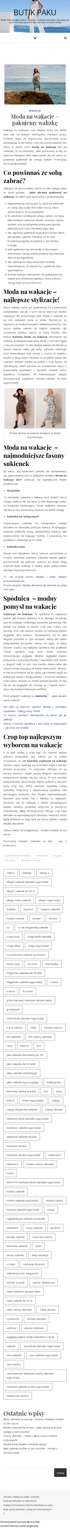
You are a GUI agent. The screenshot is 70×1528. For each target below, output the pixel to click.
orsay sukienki (34, 1227)
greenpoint (13, 1009)
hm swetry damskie (40, 1036)
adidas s (44, 873)
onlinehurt (12, 1227)
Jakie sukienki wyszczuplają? (23, 1082)
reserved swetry (42, 1237)
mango (56, 1100)
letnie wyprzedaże (33, 1100)
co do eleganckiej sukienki (33, 927)
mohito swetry (54, 1200)
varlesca (11, 1328)
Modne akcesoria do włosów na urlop (44, 585)
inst (39, 1045)
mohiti (10, 1173)
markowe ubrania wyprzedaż (23, 1155)
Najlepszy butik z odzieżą (26, 1496)
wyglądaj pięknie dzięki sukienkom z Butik (30, 1337)
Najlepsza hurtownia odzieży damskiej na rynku (28, 1505)
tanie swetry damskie (19, 1309)
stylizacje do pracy (34, 1264)
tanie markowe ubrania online (24, 1291)
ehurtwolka (51, 964)
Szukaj (60, 1473)
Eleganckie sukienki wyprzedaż (24, 982)
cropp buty (13, 936)
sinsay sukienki (15, 1255)
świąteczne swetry (18, 1395)
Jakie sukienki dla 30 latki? (21, 1064)
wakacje (35, 110)
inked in (24, 1045)
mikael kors (54, 1155)
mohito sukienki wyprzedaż (22, 1200)
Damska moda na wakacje (18, 855)
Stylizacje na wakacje (30, 860)
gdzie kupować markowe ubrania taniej (29, 1000)
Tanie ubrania (47, 1309)
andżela (11, 909)
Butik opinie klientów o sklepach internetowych (27, 1509)
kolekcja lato (42, 855)
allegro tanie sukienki (19, 900)
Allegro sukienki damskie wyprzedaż (27, 882)
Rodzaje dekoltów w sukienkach (20, 1500)
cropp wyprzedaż (38, 945)
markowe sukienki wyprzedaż (24, 1127)
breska (53, 918)
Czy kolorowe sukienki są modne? (26, 954)
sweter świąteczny (43, 1282)
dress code (13, 964)
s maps (11, 1264)
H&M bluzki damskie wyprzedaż (25, 1018)
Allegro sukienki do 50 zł (21, 891)
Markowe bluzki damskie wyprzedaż (28, 1118)
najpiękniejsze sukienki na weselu (26, 1218)
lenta (59, 1091)
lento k (10, 1100)
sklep (22, 811)
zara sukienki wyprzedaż (43, 1355)
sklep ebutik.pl (40, 1255)
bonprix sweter (16, 918)
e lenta (54, 982)
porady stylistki (15, 1237)
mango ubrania (53, 1109)
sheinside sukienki (17, 1246)
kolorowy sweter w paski (21, 1091)
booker (37, 918)
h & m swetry (14, 1027)
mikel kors (12, 1164)
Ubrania (7, 1496)
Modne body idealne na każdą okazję (24, 1444)
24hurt (10, 873)
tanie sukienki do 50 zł (19, 1300)
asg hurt (28, 909)
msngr (51, 1209)
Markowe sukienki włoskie (22, 1136)
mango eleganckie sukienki (22, 1109)
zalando (11, 1346)
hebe (33, 1027)
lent (46, 1091)
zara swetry (14, 1364)
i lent (9, 1045)
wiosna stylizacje (34, 1328)
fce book (28, 991)
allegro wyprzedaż (49, 900)
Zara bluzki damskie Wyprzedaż (42, 1346)
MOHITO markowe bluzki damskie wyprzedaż (33, 1182)
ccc (8, 927)
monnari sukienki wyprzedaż (23, 1209)
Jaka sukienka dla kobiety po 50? (25, 1055)
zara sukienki (14, 1355)
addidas (27, 873)
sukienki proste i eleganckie (22, 1273)
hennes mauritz (53, 1027)
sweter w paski (15, 1282)
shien (38, 1246)
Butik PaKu (35, 12)
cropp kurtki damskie (39, 936)
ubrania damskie (36, 1318)
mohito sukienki (15, 1191)
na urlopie (10, 860)
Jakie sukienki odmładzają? (22, 1073)
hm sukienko (14, 1036)
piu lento (55, 1227)
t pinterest (13, 1318)
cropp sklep (13, 945)
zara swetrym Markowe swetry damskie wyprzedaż (30, 1375)
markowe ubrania (17, 1146)
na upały (57, 855)
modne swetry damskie (40, 1164)
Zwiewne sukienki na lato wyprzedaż (28, 1386)
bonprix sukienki (50, 909)
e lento (11, 991)
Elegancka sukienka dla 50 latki (24, 973)
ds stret (32, 964)
